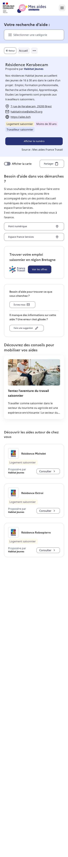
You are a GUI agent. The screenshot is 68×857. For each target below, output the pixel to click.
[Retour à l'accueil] (27, 8)
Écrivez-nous (19, 304)
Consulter (45, 471)
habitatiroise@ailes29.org (26, 111)
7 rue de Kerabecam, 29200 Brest (31, 106)
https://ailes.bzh (21, 117)
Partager (48, 163)
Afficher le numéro (34, 141)
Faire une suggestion (24, 328)
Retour (12, 50)
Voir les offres (39, 269)
